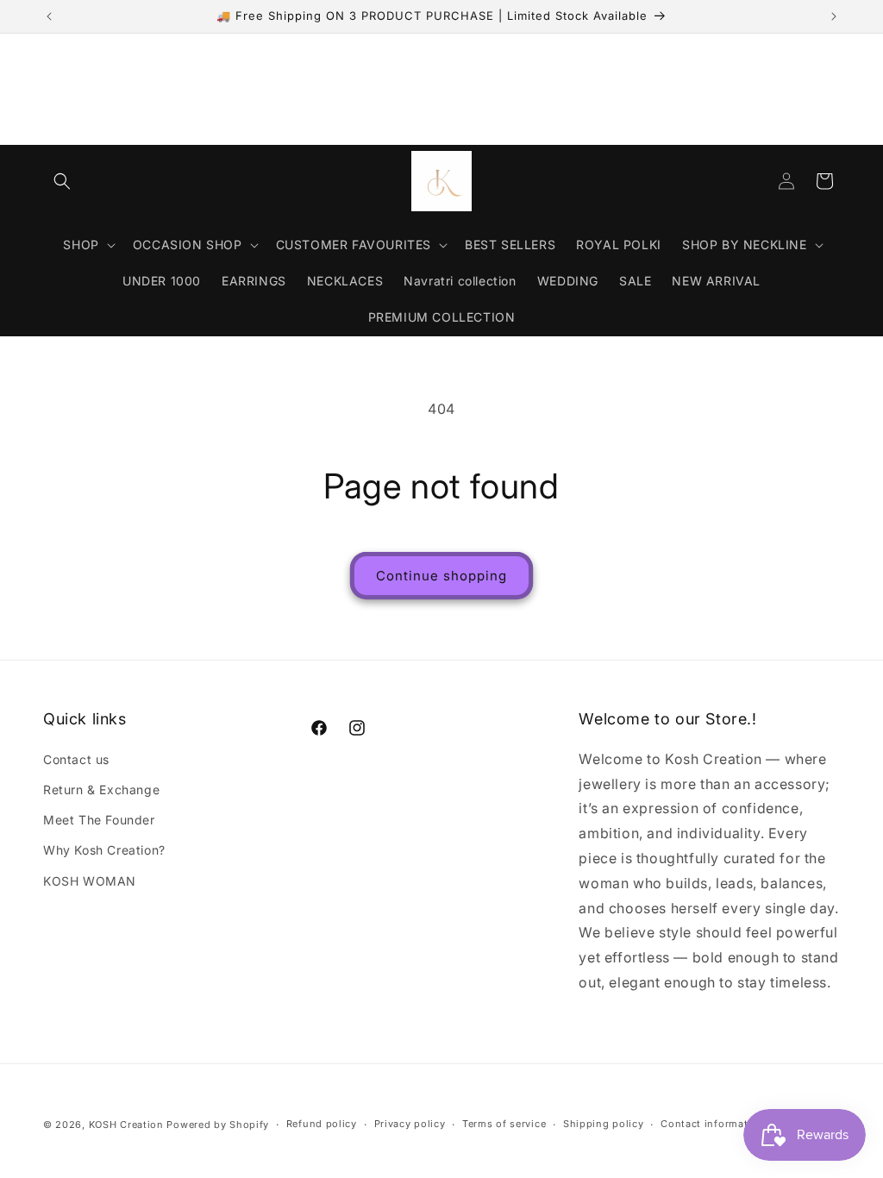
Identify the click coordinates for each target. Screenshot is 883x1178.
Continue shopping (441, 575)
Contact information (712, 1124)
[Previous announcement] (49, 16)
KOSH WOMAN (89, 881)
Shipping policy (603, 1124)
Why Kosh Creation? (104, 850)
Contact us (76, 759)
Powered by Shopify (217, 1124)
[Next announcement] (834, 16)
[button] (62, 181)
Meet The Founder (99, 819)
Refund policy (321, 1124)
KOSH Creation (126, 1124)
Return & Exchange (101, 789)
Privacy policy (410, 1124)
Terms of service (504, 1124)
